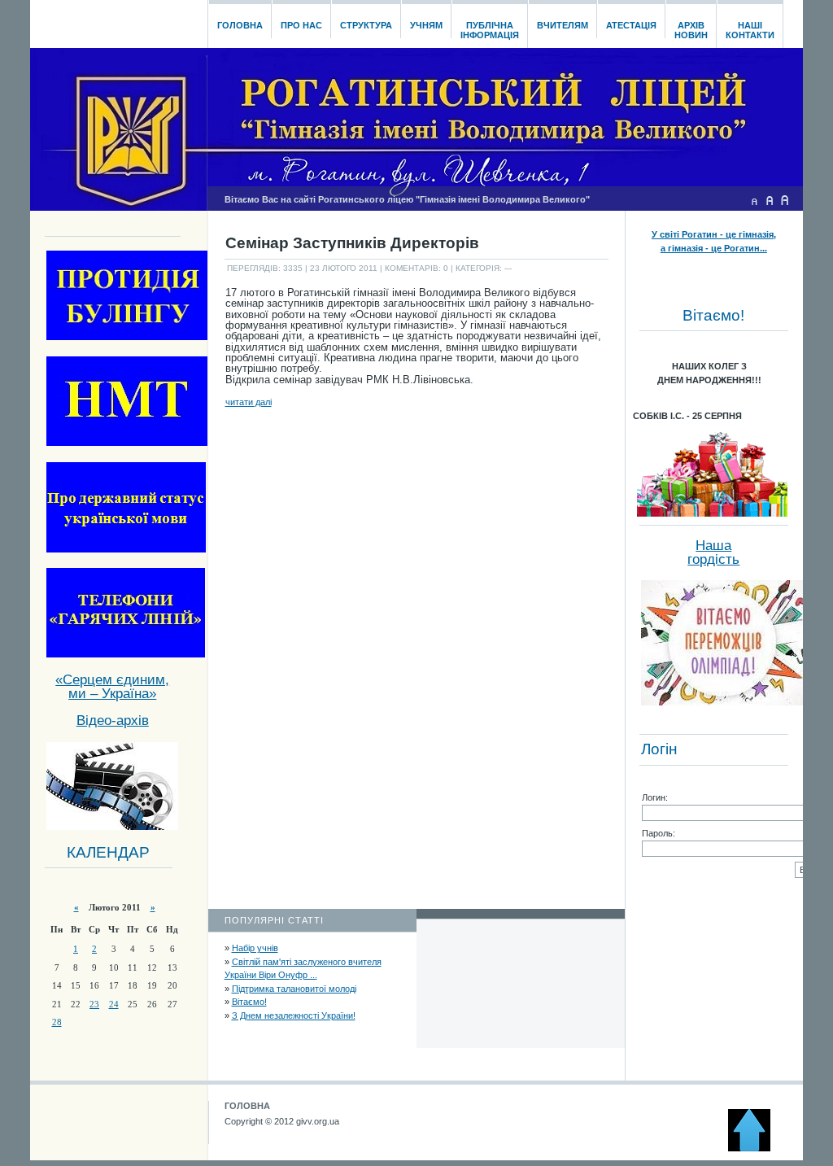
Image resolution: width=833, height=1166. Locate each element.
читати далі (248, 402)
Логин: (655, 797)
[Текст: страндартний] (769, 200)
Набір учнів (255, 948)
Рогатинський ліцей (118, 19)
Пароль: (658, 833)
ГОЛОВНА (247, 1106)
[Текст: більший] (785, 200)
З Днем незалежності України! (293, 1015)
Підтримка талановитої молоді (294, 989)
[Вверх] (756, 1148)
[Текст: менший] (754, 200)
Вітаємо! (249, 1002)
